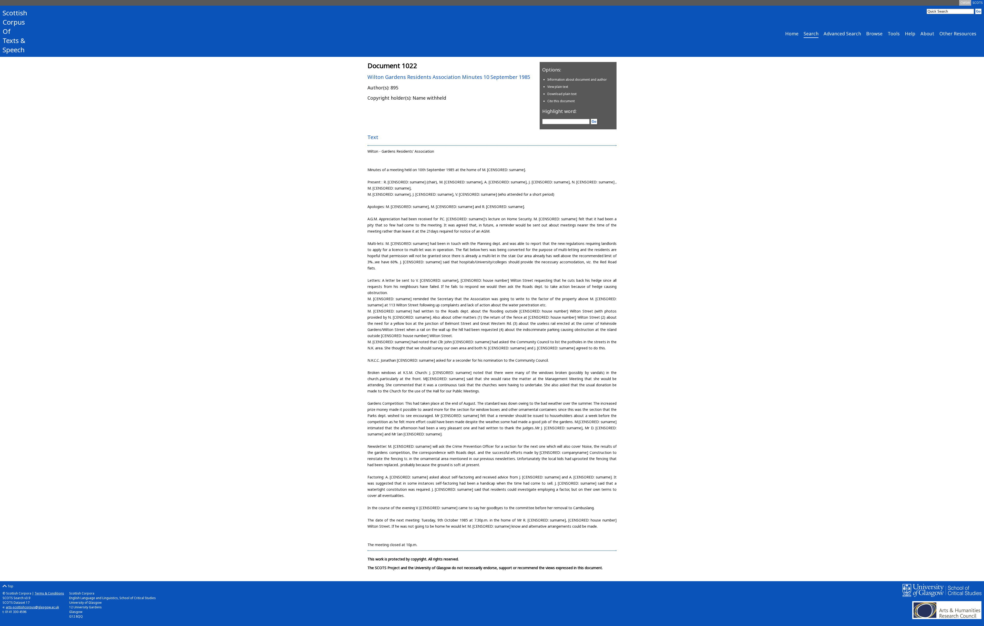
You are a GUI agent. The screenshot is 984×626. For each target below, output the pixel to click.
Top (10, 586)
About (927, 33)
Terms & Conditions (49, 593)
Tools (894, 33)
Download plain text (562, 94)
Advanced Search (842, 33)
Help (910, 33)
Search (811, 33)
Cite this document (561, 101)
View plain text (557, 87)
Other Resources (957, 33)
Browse (874, 33)
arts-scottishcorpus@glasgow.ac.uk (32, 607)
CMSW (965, 3)
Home (791, 33)
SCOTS (977, 3)
